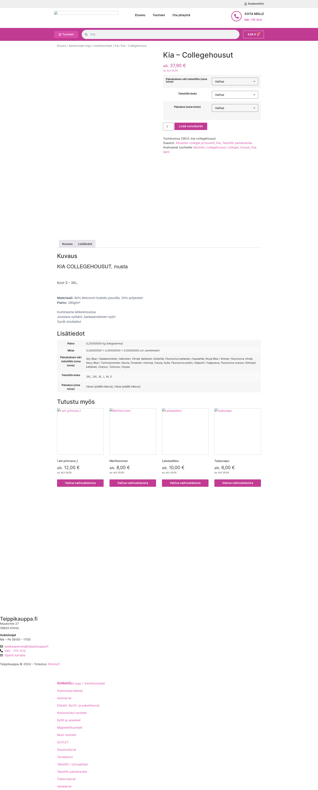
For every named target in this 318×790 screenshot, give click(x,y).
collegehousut (216, 147)
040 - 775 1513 (253, 19)
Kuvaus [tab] (67, 244)
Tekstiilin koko (187, 93)
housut (245, 147)
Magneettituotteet (69, 727)
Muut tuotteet (66, 735)
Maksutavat (11, 526)
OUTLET (63, 742)
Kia (117, 45)
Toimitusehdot (13, 515)
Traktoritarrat (66, 779)
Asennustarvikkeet (70, 691)
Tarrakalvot (65, 757)
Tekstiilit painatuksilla (237, 143)
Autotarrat (64, 698)
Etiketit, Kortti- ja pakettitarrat (78, 705)
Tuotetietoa (11, 568)
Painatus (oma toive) (187, 107)
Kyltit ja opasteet (69, 720)
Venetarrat (64, 786)
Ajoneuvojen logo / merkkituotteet (90, 45)
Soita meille (254, 14)
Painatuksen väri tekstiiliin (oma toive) (186, 80)
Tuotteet (159, 15)
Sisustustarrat (66, 749)
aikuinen (199, 147)
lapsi (166, 152)
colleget (233, 147)
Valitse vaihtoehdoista (80, 483)
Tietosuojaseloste (15, 536)
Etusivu (140, 15)
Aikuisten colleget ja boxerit (195, 143)
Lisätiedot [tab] (85, 244)
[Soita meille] (236, 16)
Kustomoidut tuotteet (72, 713)
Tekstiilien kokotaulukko (20, 547)
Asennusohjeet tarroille (19, 557)
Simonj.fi (54, 664)
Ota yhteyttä (181, 15)
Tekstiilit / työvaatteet (72, 764)
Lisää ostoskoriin (191, 126)
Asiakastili (10, 606)
